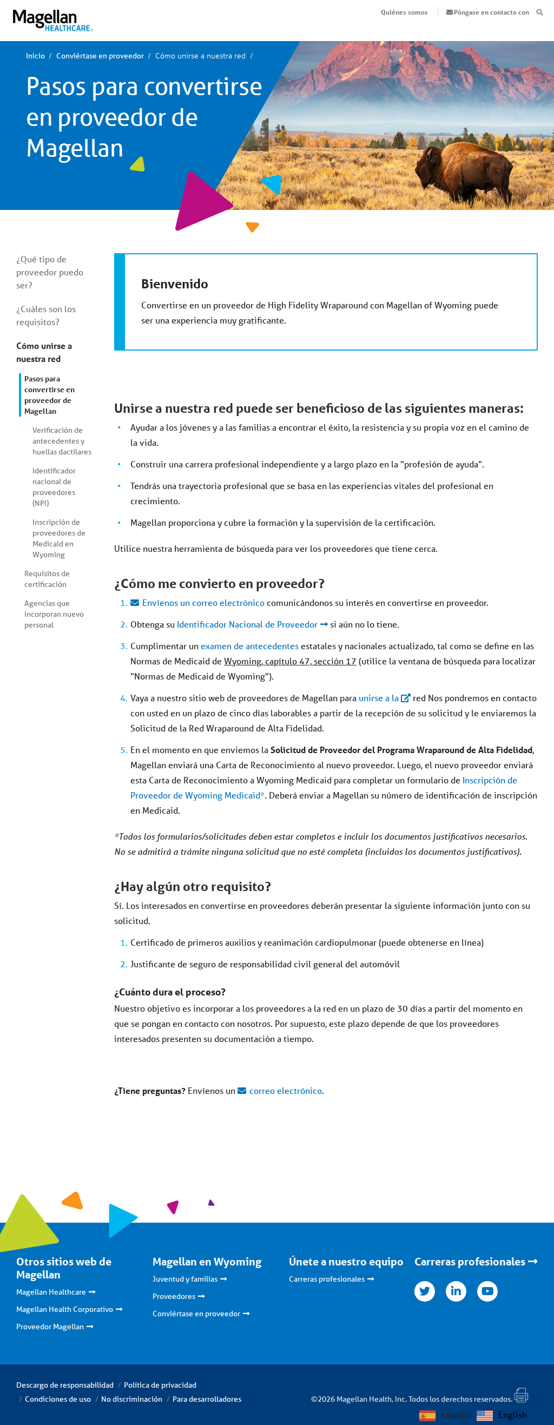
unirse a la (379, 697)
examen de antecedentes (250, 645)
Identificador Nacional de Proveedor (247, 624)
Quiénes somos (404, 12)
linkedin (456, 1291)
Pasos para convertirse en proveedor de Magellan (49, 394)
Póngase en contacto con (491, 12)
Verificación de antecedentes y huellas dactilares (61, 441)
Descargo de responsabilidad (65, 1385)
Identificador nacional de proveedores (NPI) (54, 487)
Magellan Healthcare (51, 1292)
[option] (501, 1415)
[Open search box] (539, 12)
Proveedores (174, 1296)
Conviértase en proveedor (196, 1313)
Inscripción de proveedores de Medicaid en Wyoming (58, 538)
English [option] (512, 1414)
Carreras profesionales (327, 1279)
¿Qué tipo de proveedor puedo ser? (49, 272)
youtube (487, 1291)
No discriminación (131, 1399)
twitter (424, 1291)
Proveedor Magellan (50, 1326)
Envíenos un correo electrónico (203, 602)
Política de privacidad (160, 1385)
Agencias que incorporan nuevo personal (54, 614)
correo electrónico (285, 1090)
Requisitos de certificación (47, 579)
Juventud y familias (185, 1279)
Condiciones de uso (58, 1399)
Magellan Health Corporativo (64, 1309)
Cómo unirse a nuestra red (44, 352)
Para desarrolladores (207, 1399)
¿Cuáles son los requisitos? (46, 315)
